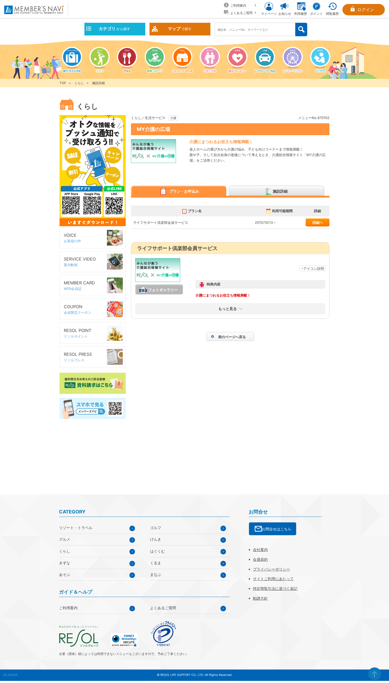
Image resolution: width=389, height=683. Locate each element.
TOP (63, 83)
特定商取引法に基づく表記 (275, 588)
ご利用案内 (68, 607)
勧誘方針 (260, 598)
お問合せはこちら (276, 529)
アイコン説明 (313, 268)
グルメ (64, 539)
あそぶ (64, 574)
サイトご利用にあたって (273, 578)
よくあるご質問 (163, 607)
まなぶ (155, 574)
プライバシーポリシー (271, 569)
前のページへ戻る (232, 337)
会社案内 (260, 549)
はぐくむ (157, 551)
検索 (301, 29)
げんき (155, 539)
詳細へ (318, 222)
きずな (64, 563)
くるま (155, 563)
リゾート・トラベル (75, 527)
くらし (79, 83)
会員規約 (260, 559)
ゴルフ (155, 527)
